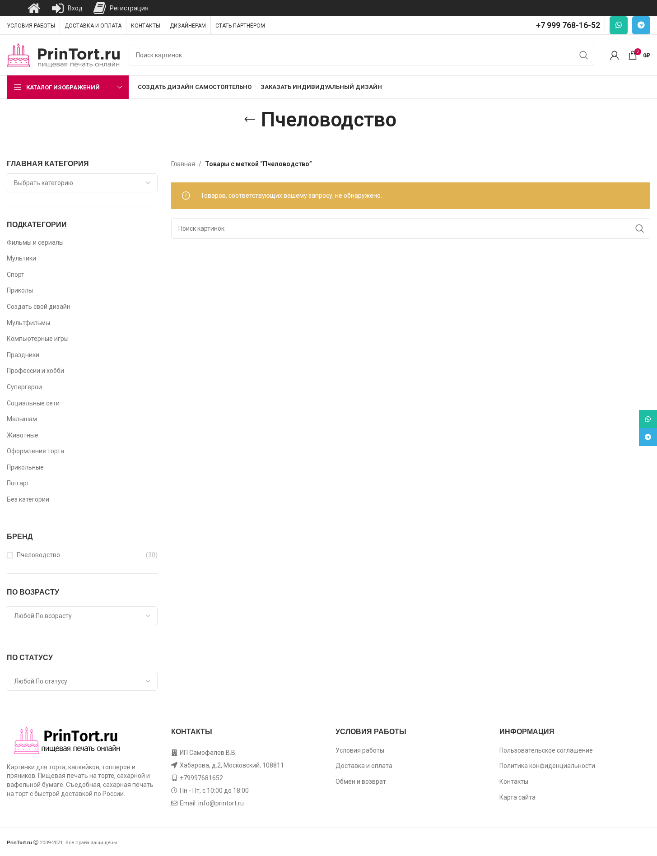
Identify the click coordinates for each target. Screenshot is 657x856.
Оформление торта (35, 451)
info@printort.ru (221, 803)
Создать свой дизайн (38, 306)
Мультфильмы (28, 322)
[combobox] (82, 182)
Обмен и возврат (360, 781)
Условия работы (359, 750)
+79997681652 (201, 778)
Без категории (28, 499)
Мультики (21, 258)
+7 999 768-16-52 (568, 25)
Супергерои (24, 387)
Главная (183, 163)
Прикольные (25, 467)
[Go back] (249, 120)
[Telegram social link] (641, 25)
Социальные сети (33, 403)
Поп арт (18, 483)
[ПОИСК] (583, 55)
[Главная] (34, 8)
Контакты (513, 781)
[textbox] (82, 183)
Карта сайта (517, 797)
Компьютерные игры (38, 338)
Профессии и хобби (35, 370)
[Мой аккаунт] (615, 55)
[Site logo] (63, 54)
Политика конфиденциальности (547, 765)
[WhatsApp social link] (619, 25)
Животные (22, 435)
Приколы (20, 290)
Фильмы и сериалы (35, 242)
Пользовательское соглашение (546, 750)
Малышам (22, 419)
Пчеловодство (38, 554)
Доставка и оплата (363, 765)
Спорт (15, 274)
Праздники (23, 354)
